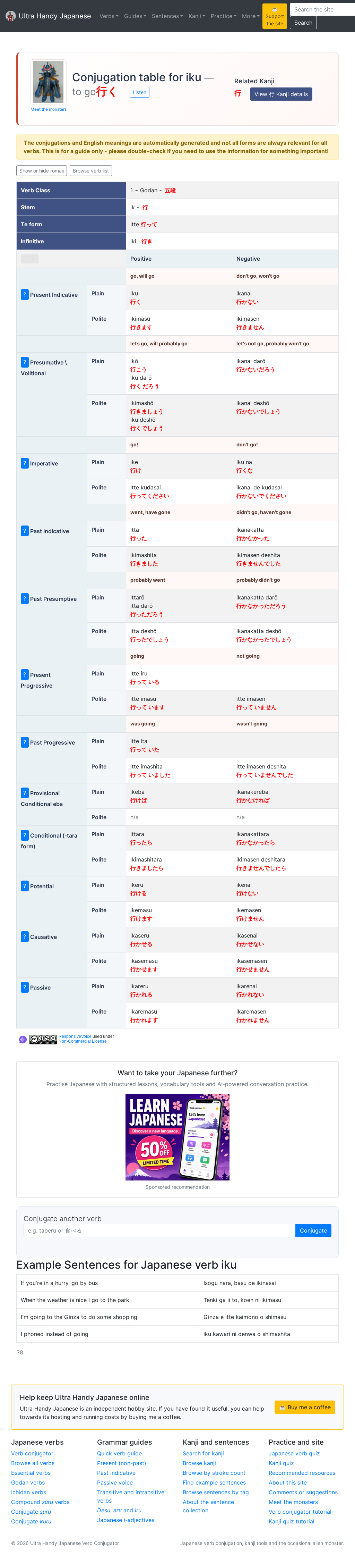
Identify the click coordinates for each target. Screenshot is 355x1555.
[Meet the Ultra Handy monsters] (48, 81)
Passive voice (115, 1482)
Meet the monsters (49, 109)
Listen (139, 92)
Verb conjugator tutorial (300, 1511)
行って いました (150, 774)
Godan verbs (28, 1482)
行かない (247, 301)
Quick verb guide (119, 1453)
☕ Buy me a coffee (305, 1407)
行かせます (144, 969)
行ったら (141, 842)
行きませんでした (258, 563)
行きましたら (147, 867)
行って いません (256, 707)
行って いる (144, 681)
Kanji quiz (281, 1463)
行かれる (141, 994)
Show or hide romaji (41, 171)
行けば (138, 800)
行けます (141, 918)
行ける (138, 893)
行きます (141, 326)
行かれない (250, 994)
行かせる (141, 943)
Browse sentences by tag (216, 1492)
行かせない (250, 943)
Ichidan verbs (28, 1492)
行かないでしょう (258, 411)
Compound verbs (40, 1501)
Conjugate (313, 1230)
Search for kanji (203, 1453)
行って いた (144, 749)
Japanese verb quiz (294, 1453)
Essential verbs (31, 1472)
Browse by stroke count (214, 1472)
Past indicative (116, 1472)
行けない (247, 893)
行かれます (144, 1019)
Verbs (106, 15)
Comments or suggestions (303, 1492)
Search (303, 22)
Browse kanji (199, 1463)
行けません (250, 918)
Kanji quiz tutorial (291, 1521)
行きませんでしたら (261, 867)
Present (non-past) (121, 1463)
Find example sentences (214, 1482)
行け (135, 470)
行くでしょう (147, 428)
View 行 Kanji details (281, 94)
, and (119, 1510)
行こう (138, 369)
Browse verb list (91, 171)
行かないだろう (255, 369)
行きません (250, 326)
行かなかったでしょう (264, 639)
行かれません (253, 1019)
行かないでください (261, 495)
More (249, 15)
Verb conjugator (32, 1453)
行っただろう (147, 614)
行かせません (253, 969)
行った (138, 538)
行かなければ (253, 800)
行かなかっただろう (261, 605)
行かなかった (253, 538)
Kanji (195, 15)
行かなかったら (255, 842)
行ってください (149, 495)
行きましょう (147, 411)
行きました (144, 563)
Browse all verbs (32, 1463)
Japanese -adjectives (125, 1519)
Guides (133, 15)
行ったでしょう (149, 639)
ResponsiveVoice (75, 1036)
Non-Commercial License (83, 1041)
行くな (244, 470)
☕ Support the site (275, 16)
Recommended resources (302, 1472)
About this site (288, 1482)
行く (135, 301)
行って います (147, 707)
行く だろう (144, 386)
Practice (221, 15)
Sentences (165, 15)
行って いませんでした (264, 774)
